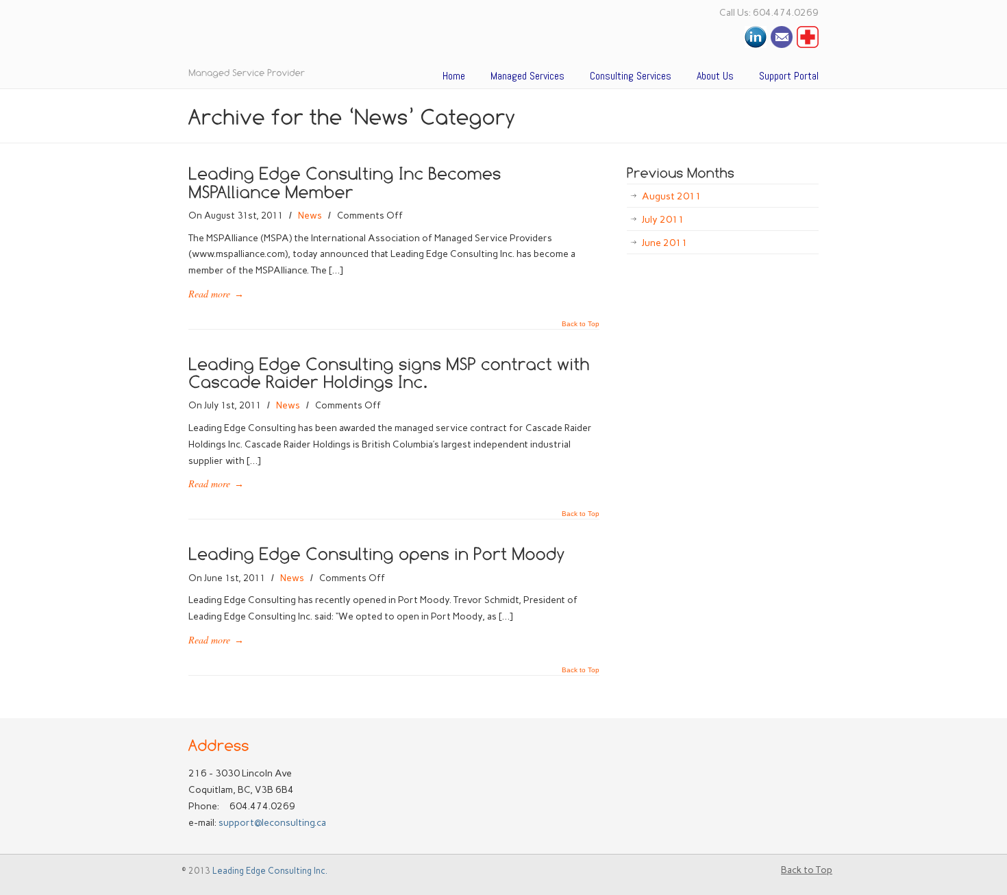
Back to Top (580, 324)
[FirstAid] (808, 45)
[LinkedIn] (756, 45)
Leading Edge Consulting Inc (359, 37)
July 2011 (663, 219)
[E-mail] (782, 45)
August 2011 (671, 196)
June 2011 (665, 243)
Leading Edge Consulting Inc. (269, 871)
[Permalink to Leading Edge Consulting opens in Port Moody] (376, 553)
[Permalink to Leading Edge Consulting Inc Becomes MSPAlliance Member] (347, 181)
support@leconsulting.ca (272, 823)
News (310, 215)
